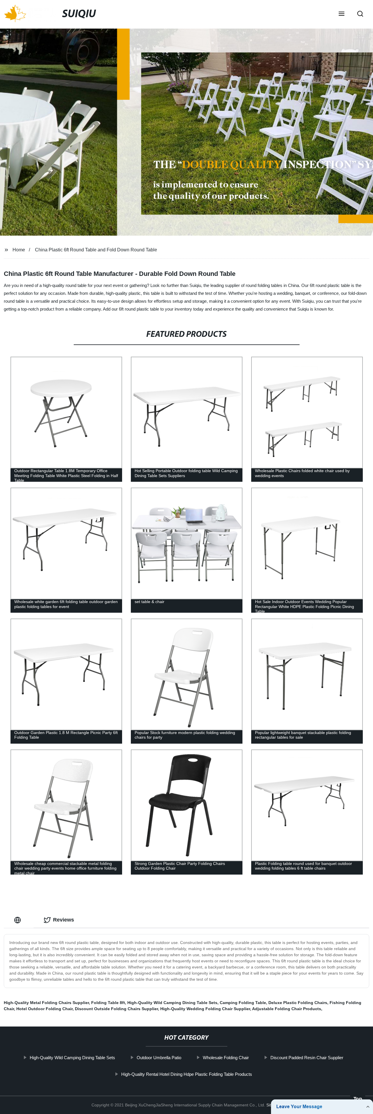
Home (19, 249)
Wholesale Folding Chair (226, 1057)
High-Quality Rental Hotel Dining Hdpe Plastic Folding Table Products (186, 1074)
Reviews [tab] (63, 920)
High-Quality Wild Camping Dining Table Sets (172, 1002)
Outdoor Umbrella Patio (159, 1057)
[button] (341, 14)
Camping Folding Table (243, 1002)
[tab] (19, 920)
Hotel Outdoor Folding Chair (44, 1008)
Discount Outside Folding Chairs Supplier (116, 1008)
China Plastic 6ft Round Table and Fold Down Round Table (96, 249)
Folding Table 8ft (108, 1002)
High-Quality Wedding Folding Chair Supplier (205, 1008)
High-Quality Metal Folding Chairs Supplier (46, 1002)
